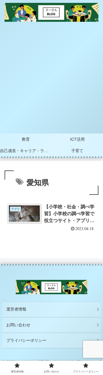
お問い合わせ (18, 325)
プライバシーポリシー (26, 340)
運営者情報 (16, 309)
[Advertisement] (51, 79)
